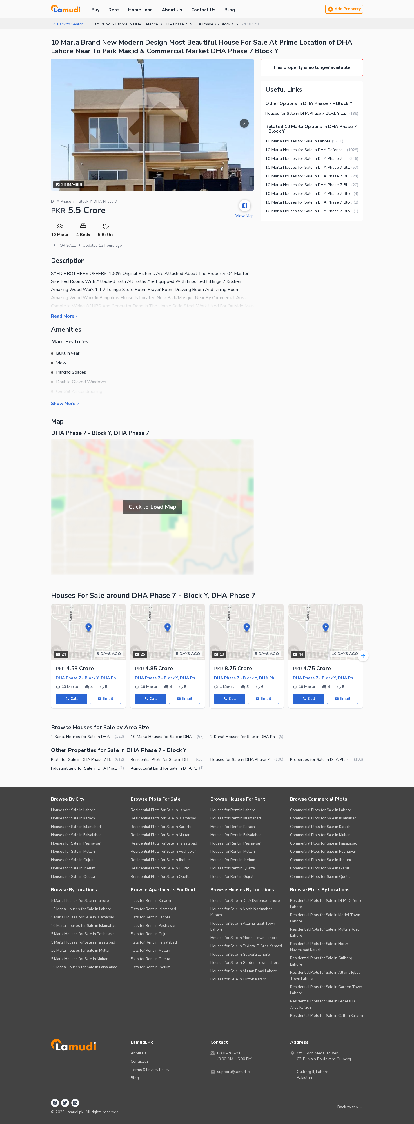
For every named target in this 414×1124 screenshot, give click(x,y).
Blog (229, 10)
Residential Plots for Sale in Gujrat (160, 868)
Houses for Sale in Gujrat (72, 860)
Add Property (348, 9)
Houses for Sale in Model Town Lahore (244, 937)
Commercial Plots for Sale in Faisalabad (323, 843)
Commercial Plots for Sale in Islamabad (323, 818)
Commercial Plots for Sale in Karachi (320, 826)
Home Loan (140, 10)
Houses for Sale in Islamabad (76, 826)
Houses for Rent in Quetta (232, 868)
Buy (95, 10)
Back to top (347, 1107)
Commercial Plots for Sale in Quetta (320, 876)
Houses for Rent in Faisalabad (236, 835)
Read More (62, 316)
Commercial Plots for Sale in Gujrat (319, 868)
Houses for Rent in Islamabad (235, 818)
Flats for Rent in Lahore (151, 917)
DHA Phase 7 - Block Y (213, 24)
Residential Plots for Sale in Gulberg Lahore (321, 961)
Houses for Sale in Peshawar (76, 843)
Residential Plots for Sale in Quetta (160, 876)
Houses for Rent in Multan (232, 851)
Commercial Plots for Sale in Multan (320, 835)
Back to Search (70, 24)
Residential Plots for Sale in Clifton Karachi (326, 1015)
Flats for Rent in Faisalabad (154, 942)
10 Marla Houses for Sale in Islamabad (84, 925)
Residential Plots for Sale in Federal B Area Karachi (322, 1004)
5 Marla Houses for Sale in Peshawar (82, 933)
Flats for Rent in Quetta (150, 959)
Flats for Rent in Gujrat (150, 933)
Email (108, 698)
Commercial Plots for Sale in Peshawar (323, 851)
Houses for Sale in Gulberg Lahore (240, 954)
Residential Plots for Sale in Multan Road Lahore (325, 932)
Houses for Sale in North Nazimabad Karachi (241, 912)
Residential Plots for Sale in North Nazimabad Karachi (319, 947)
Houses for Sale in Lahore (73, 810)
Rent (113, 10)
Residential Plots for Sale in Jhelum (161, 860)
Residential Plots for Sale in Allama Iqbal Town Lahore (325, 975)
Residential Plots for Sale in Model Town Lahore (325, 918)
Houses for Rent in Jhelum (232, 860)
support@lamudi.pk (234, 1071)
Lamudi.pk (101, 24)
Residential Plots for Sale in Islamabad (163, 818)
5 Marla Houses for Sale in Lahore (80, 900)
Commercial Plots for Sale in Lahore (320, 810)
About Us (172, 10)
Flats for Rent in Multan (150, 950)
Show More (63, 403)
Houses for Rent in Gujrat (231, 876)
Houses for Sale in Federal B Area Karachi (246, 946)
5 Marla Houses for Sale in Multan (79, 959)
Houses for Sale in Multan (73, 851)
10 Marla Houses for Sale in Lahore (81, 909)
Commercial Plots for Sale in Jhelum (320, 860)
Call (73, 698)
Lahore (121, 24)
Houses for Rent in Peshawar (235, 843)
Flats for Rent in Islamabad (153, 909)
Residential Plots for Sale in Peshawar (163, 851)
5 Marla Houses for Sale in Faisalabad (83, 942)
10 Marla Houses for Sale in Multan (81, 950)
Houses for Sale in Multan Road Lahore (243, 971)
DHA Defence (145, 24)
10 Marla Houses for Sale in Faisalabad (84, 967)
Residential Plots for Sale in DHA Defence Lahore (326, 903)
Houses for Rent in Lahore (232, 810)
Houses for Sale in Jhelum (73, 868)
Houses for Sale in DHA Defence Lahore (245, 900)
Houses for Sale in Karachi (73, 818)
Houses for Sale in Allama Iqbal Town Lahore (242, 926)
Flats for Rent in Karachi (151, 900)
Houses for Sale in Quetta (73, 876)
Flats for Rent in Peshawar (153, 925)
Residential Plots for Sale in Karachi (161, 826)
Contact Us (203, 10)
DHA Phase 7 (175, 24)
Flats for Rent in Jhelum (150, 967)
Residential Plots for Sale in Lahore (161, 810)
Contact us (139, 1061)
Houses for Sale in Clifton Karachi (239, 979)
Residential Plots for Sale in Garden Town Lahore (326, 990)
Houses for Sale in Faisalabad (76, 835)
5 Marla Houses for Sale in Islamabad (82, 917)
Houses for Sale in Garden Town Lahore (245, 962)
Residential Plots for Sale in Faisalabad (164, 843)
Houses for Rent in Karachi (233, 826)
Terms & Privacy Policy (150, 1069)
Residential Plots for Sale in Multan (160, 835)
